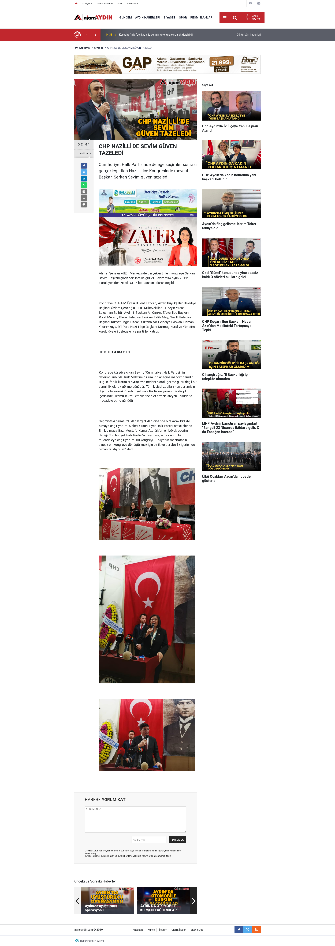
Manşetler (87, 3)
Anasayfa (84, 47)
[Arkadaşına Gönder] (84, 191)
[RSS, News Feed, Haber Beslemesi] (256, 929)
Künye (151, 929)
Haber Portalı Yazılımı (92, 940)
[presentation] (87, 35)
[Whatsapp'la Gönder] (84, 185)
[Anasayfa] (76, 3)
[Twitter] (84, 172)
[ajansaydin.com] (93, 17)
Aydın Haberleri (147, 17)
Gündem (125, 17)
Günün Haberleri (105, 3)
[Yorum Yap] (84, 204)
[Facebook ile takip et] (238, 929)
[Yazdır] (84, 198)
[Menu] (225, 17)
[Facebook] (84, 166)
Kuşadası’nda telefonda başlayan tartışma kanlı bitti (150, 34)
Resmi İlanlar (201, 17)
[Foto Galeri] (259, 3)
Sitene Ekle (132, 3)
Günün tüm (249, 34)
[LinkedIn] (84, 178)
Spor (183, 17)
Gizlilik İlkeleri (179, 929)
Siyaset (170, 17)
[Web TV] (250, 3)
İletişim (163, 929)
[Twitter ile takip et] (247, 929)
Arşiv (119, 3)
